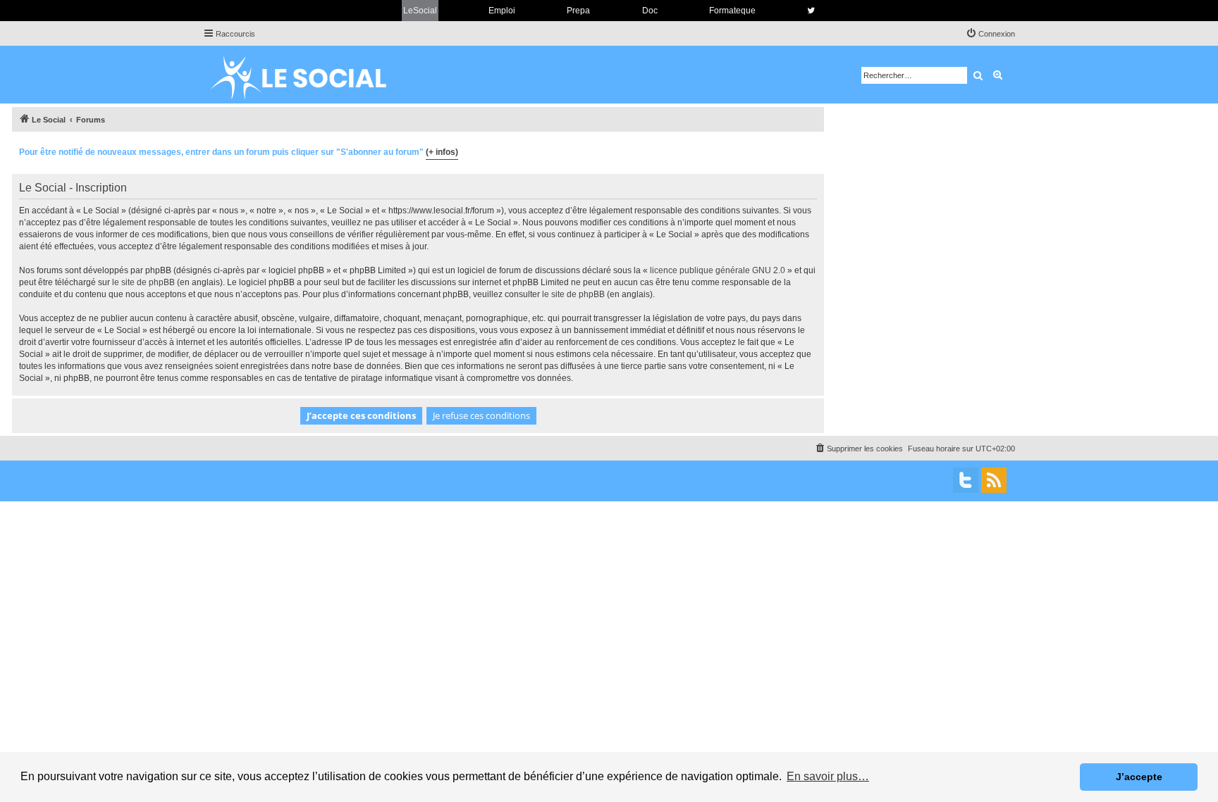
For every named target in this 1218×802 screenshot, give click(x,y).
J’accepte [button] (1139, 776)
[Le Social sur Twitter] (811, 10)
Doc (650, 10)
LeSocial (420, 10)
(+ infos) (442, 152)
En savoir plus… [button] (828, 776)
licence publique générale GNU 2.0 (717, 270)
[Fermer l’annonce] (812, 150)
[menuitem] (990, 33)
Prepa (578, 10)
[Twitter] (965, 480)
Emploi (501, 10)
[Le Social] (309, 74)
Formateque (732, 10)
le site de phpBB (143, 282)
